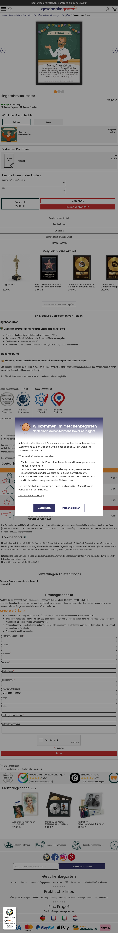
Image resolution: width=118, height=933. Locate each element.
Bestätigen (44, 508)
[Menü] (14, 909)
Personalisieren (71, 508)
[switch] (10, 926)
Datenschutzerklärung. (31, 495)
